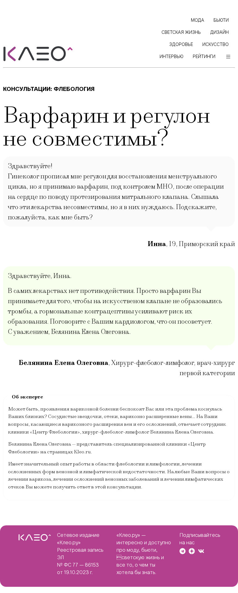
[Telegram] (182, 551)
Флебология (74, 88)
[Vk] (201, 551)
